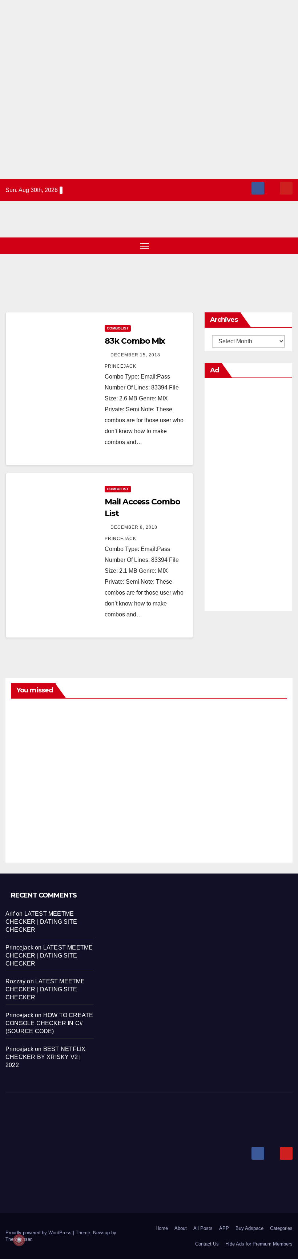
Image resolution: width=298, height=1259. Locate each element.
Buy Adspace (249, 1228)
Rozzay (15, 981)
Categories (281, 1228)
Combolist (118, 328)
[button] (274, 246)
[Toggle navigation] (144, 245)
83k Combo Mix (135, 341)
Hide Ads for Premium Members (259, 1244)
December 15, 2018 (136, 354)
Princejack (28, 760)
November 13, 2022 (27, 732)
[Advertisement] (149, 89)
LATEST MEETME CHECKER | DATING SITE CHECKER (41, 922)
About (180, 1228)
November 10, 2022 (171, 732)
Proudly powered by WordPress (39, 1232)
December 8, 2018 (134, 527)
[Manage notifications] (19, 1240)
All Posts (203, 1228)
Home (162, 1228)
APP (224, 1228)
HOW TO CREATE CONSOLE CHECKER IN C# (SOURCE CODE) (49, 1023)
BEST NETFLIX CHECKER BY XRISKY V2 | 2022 (45, 1057)
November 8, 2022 (27, 812)
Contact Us (207, 1244)
